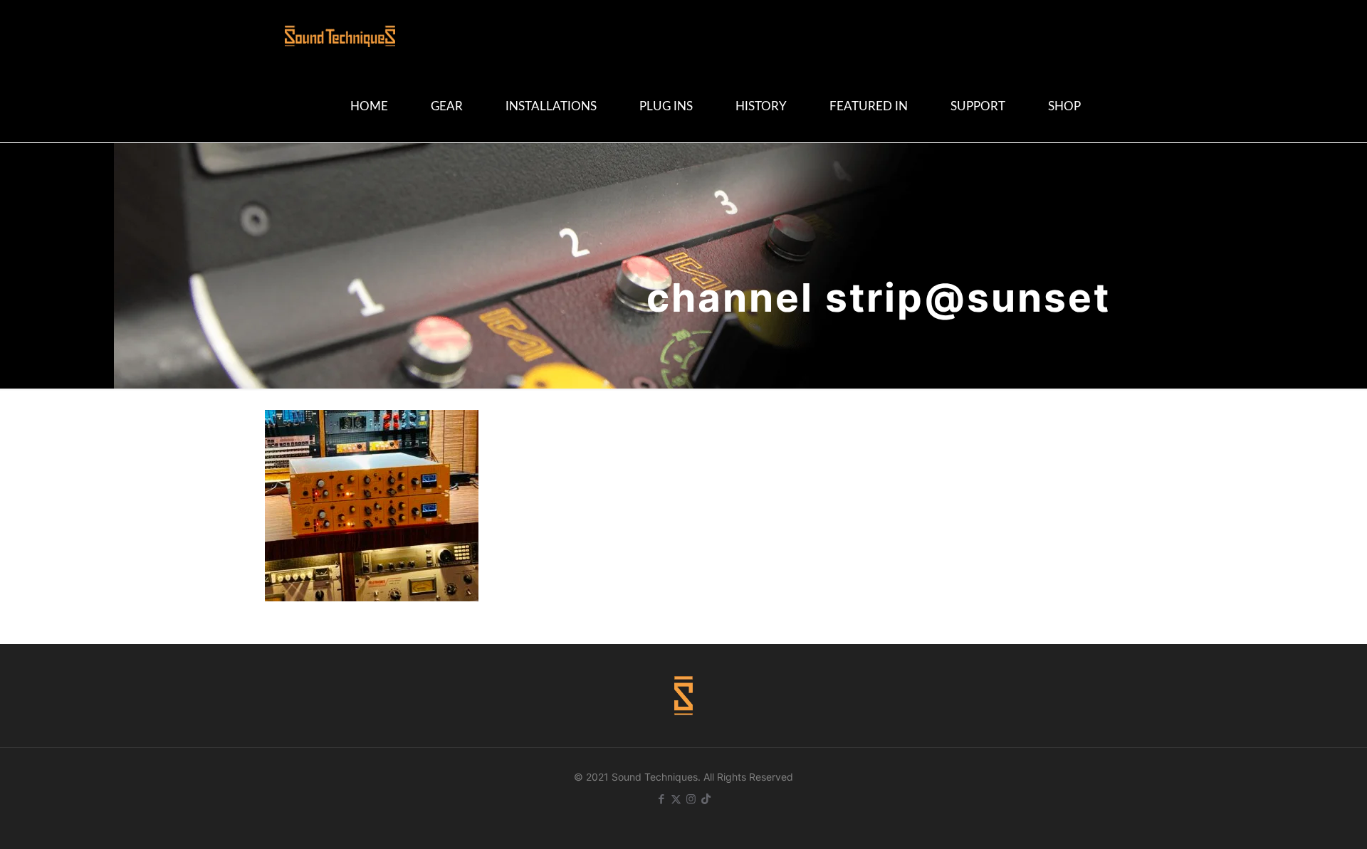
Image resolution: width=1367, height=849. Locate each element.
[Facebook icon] (661, 799)
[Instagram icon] (691, 799)
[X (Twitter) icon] (676, 799)
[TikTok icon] (706, 799)
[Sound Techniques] (340, 35)
